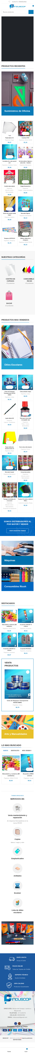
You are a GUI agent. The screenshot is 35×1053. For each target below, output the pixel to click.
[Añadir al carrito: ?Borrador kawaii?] (8, 467)
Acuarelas (28, 628)
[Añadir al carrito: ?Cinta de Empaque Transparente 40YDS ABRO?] (8, 387)
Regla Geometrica (26, 186)
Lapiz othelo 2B (9, 418)
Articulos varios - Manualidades (9, 191)
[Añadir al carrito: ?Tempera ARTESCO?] (8, 234)
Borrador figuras (25, 213)
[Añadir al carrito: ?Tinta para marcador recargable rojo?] (23, 414)
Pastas (30, 503)
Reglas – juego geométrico (25, 190)
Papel (12, 140)
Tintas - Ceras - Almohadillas (25, 425)
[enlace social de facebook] (15, 592)
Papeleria (7, 140)
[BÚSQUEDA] (31, 12)
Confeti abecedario (9, 186)
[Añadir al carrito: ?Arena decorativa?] (23, 467)
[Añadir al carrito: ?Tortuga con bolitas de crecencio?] (8, 494)
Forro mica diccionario (25, 447)
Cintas (12, 397)
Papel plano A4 (9, 138)
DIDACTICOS (28, 140)
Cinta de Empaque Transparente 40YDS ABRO (9, 393)
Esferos (12, 217)
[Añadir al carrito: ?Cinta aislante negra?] (23, 387)
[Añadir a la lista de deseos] (11, 133)
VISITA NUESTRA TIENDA (17, 531)
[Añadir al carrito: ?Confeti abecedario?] (8, 182)
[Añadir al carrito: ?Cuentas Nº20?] (23, 133)
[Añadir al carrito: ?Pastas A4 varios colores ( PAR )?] (23, 494)
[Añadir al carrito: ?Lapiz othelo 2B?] (8, 414)
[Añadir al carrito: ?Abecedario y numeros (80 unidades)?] (3, 621)
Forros (28, 449)
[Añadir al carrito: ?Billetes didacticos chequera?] (23, 234)
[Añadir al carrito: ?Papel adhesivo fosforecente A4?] (8, 442)
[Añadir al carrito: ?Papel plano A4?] (8, 133)
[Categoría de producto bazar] (9, 298)
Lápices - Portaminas (9, 422)
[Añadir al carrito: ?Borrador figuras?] (23, 209)
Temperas (12, 240)
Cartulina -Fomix (12, 165)
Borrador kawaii (9, 472)
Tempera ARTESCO (9, 238)
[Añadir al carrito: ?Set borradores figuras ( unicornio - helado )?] (23, 157)
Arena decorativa (25, 472)
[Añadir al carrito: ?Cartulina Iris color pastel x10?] (8, 157)
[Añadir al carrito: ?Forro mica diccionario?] (23, 442)
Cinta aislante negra (25, 391)
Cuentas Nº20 (25, 138)
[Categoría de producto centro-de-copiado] (10, 274)
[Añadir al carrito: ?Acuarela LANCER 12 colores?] (3, 645)
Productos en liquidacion (9, 508)
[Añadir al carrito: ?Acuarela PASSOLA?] (20, 645)
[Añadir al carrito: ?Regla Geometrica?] (23, 182)
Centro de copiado (23, 503)
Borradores (28, 165)
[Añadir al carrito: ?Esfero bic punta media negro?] (8, 209)
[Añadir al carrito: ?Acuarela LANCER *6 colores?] (20, 621)
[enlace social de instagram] (19, 592)
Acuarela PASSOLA (25, 648)
